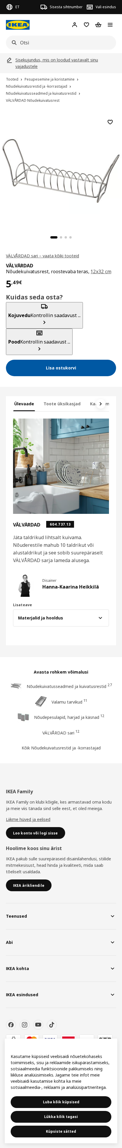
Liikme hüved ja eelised (28, 819)
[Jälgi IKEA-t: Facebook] (11, 1025)
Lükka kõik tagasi (61, 1116)
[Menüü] (110, 25)
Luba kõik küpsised (61, 1101)
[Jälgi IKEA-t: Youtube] (38, 1025)
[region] (61, 170)
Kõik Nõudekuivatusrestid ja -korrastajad (61, 748)
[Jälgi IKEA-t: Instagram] (25, 1025)
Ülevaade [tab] (24, 403)
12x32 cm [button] (101, 271)
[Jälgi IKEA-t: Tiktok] (52, 1025)
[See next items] (100, 404)
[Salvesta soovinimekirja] (110, 122)
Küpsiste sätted (61, 1131)
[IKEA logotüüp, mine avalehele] (18, 25)
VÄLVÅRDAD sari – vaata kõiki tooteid (42, 256)
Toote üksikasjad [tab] (62, 403)
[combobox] (59, 43)
